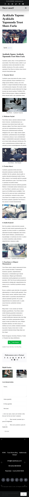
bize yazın (17, 321)
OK (23, 494)
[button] (3, 374)
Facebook (14, 336)
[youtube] (26, 480)
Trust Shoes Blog (17, 346)
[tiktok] (17, 480)
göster (9, 47)
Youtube (6, 338)
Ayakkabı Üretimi (5, 346)
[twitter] (8, 480)
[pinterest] (21, 480)
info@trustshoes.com (19, 1)
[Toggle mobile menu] (26, 8)
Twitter (24, 336)
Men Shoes (12, 346)
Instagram (8, 336)
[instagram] (12, 480)
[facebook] (3, 480)
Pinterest (19, 336)
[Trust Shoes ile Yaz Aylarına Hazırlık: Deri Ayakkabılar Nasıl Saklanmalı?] (21, 370)
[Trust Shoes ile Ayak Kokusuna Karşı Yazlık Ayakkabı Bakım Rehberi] (7, 370)
